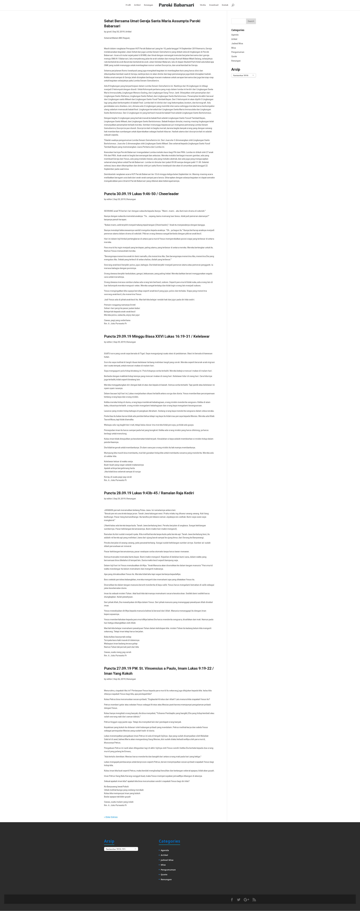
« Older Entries (111, 817)
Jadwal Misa (237, 43)
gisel (109, 32)
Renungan (148, 5)
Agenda (234, 35)
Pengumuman (237, 52)
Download (213, 5)
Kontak (225, 5)
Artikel (137, 5)
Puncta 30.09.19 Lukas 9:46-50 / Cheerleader (141, 194)
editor (109, 199)
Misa (233, 48)
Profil (128, 5)
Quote (234, 56)
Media (203, 5)
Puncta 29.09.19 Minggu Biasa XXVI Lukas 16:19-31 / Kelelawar (157, 336)
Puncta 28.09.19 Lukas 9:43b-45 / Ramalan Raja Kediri (149, 493)
